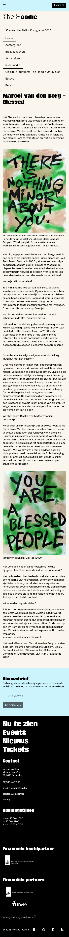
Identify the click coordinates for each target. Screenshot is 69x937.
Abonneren (13, 705)
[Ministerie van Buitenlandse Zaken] (19, 892)
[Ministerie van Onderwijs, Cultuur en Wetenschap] (19, 860)
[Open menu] (4, 5)
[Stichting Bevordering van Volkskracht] (19, 917)
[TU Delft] (19, 904)
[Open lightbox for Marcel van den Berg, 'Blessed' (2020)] (34, 513)
